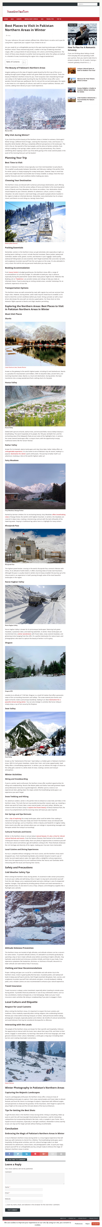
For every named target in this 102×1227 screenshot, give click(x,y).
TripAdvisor (20, 279)
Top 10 (59, 19)
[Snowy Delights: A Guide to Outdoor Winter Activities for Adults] (72, 90)
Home (6, 19)
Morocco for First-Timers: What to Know (86, 79)
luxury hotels (13, 272)
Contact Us (72, 1218)
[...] (89, 62)
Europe (19, 19)
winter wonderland (24, 634)
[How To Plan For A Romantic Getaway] (82, 34)
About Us (63, 1218)
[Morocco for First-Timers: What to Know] (72, 80)
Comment (8, 1172)
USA (42, 19)
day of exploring (15, 818)
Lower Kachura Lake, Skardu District (15, 367)
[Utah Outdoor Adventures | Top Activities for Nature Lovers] (72, 99)
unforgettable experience (13, 451)
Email (7, 1193)
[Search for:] (87, 4)
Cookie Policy (82, 1218)
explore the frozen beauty (37, 807)
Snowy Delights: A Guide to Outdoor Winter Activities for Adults (86, 90)
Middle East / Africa (31, 19)
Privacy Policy (93, 1218)
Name (7, 1187)
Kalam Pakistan (9, 1083)
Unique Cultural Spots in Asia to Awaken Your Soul (86, 69)
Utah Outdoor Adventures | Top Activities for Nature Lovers (87, 99)
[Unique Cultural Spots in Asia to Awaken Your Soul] (72, 71)
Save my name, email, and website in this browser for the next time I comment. (33, 1205)
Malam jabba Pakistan (11, 243)
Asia (12, 19)
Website (7, 1199)
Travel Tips (50, 19)
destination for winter (18, 454)
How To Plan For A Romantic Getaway (81, 48)
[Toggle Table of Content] (23, 62)
